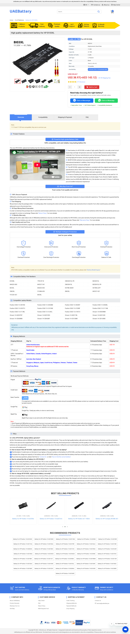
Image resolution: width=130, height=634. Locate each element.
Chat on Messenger (83, 100)
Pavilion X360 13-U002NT (72, 305)
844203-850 (13, 284)
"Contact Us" (43, 457)
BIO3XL (12, 288)
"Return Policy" (42, 213)
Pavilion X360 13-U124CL (44, 312)
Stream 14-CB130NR (71, 318)
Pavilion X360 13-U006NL (100, 305)
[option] (37, 58)
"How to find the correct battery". (61, 457)
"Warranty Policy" (85, 220)
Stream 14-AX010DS (43, 315)
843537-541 (41, 284)
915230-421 (13, 294)
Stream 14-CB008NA (16, 318)
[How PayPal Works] (83, 622)
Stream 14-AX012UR (99, 315)
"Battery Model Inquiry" (93, 270)
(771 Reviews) (81, 82)
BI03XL (39, 294)
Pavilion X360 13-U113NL (17, 312)
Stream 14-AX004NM (99, 312)
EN (86, 5)
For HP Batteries (19, 20)
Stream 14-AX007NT (16, 315)
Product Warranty (14, 603)
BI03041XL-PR (97, 284)
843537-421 (96, 291)
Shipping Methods (71, 603)
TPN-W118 (40, 281)
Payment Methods (71, 606)
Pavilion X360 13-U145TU (72, 312)
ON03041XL (68, 284)
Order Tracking (70, 600)
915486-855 (41, 291)
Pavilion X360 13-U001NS (17, 305)
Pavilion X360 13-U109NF (72, 308)
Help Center (116, 5)
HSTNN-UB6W (69, 288)
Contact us (96, 5)
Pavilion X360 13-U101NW (45, 308)
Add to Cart (93, 87)
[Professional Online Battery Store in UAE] (21, 13)
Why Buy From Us (14, 606)
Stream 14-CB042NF (43, 318)
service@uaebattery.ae (103, 603)
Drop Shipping (70, 608)
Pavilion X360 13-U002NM (45, 305)
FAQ (39, 603)
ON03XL (12, 291)
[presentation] (21, 117)
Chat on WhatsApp (108, 100)
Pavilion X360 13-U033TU (17, 308)
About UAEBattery (15, 600)
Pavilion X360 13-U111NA (100, 308)
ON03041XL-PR (69, 281)
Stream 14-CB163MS (99, 318)
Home (11, 20)
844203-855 (41, 288)
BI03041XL (96, 281)
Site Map (12, 608)
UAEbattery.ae (42, 630)
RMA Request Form (43, 608)
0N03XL (67, 291)
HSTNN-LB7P (96, 288)
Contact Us (98, 600)
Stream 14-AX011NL (71, 315)
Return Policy (41, 606)
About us (106, 5)
